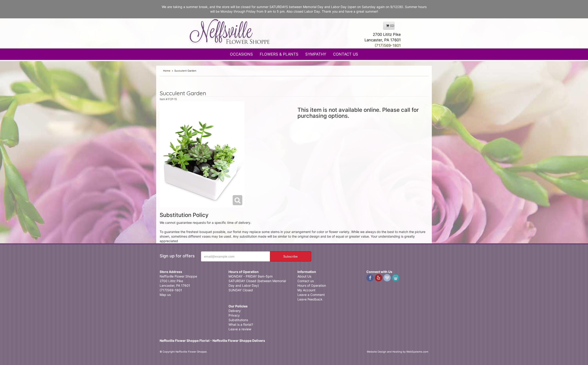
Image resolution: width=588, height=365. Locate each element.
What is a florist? (241, 324)
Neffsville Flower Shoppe (229, 31)
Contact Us (345, 54)
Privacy (234, 315)
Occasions (241, 54)
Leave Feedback (309, 299)
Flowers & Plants (279, 54)
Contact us (305, 281)
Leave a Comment (311, 295)
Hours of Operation (311, 285)
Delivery (235, 311)
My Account (306, 290)
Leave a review (240, 329)
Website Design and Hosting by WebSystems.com (397, 351)
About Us (304, 276)
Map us (165, 295)
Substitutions (238, 320)
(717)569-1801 (388, 45)
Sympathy (315, 54)
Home (166, 70)
